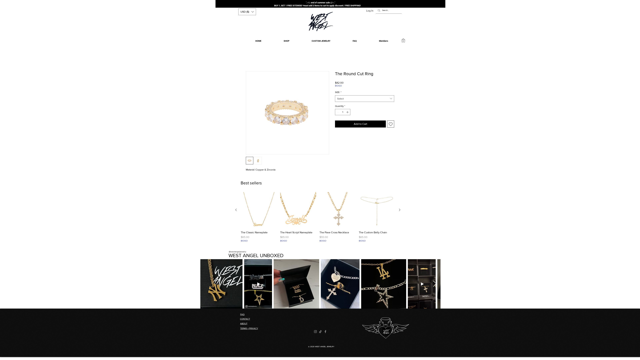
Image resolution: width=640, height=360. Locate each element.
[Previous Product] (236, 210)
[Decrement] (338, 112)
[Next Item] (435, 284)
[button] (247, 11)
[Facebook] (325, 332)
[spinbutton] (343, 112)
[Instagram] (315, 332)
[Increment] (348, 112)
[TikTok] (320, 332)
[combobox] (364, 98)
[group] (318, 219)
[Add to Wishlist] (390, 124)
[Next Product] (400, 210)
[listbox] (247, 11)
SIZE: (338, 92)
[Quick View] (259, 210)
